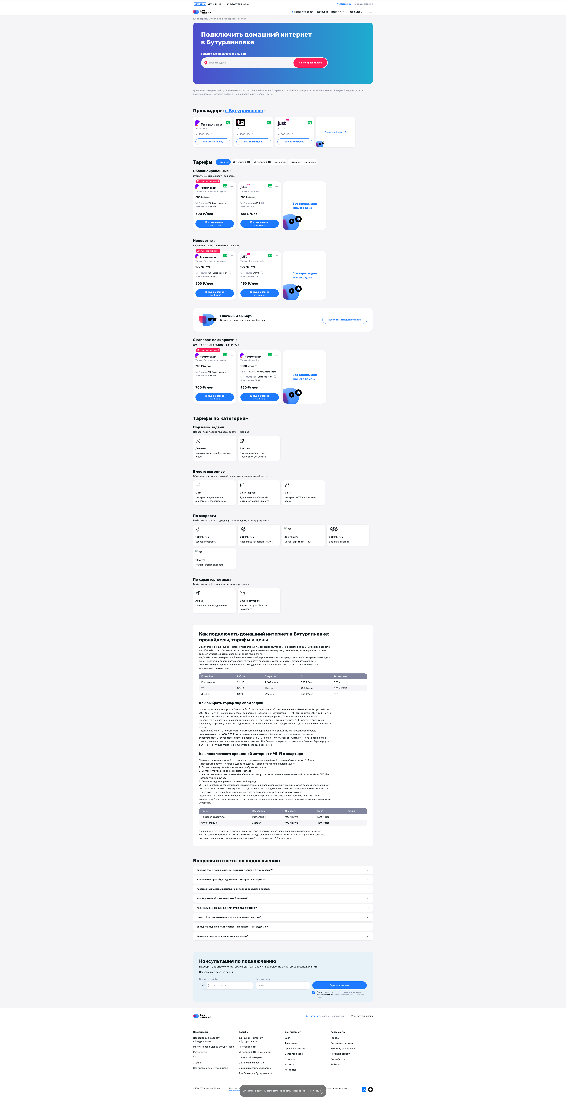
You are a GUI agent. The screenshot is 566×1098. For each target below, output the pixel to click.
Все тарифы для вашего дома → (304, 205)
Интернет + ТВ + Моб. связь (270, 162)
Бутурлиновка (216, 19)
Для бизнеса (214, 4)
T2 (194, 1057)
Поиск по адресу (304, 11)
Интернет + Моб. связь (303, 162)
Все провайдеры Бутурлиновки (211, 1068)
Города (335, 1037)
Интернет (223, 162)
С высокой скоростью (251, 1062)
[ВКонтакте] (364, 1089)
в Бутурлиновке (227, 42)
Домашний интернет (329, 11)
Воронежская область (343, 1043)
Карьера (289, 1064)
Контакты (290, 1069)
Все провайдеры (333, 132)
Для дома (200, 4)
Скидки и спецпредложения (255, 1068)
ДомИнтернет (200, 19)
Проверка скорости (296, 1048)
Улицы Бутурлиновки (343, 1048)
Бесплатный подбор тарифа (344, 319)
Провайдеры (355, 11)
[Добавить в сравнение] (231, 186)
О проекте (290, 1059)
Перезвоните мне (339, 985)
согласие (277, 1091)
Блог (287, 1037)
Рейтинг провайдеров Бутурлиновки (214, 1046)
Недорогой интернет (251, 1057)
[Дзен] (370, 1089)
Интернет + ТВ (241, 162)
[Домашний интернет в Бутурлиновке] (202, 12)
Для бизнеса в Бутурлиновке (255, 1073)
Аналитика (291, 1043)
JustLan (197, 1062)
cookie (304, 1091)
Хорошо (317, 1091)
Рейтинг (335, 1064)
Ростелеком (200, 1052)
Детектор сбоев (294, 1053)
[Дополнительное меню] (371, 12)
